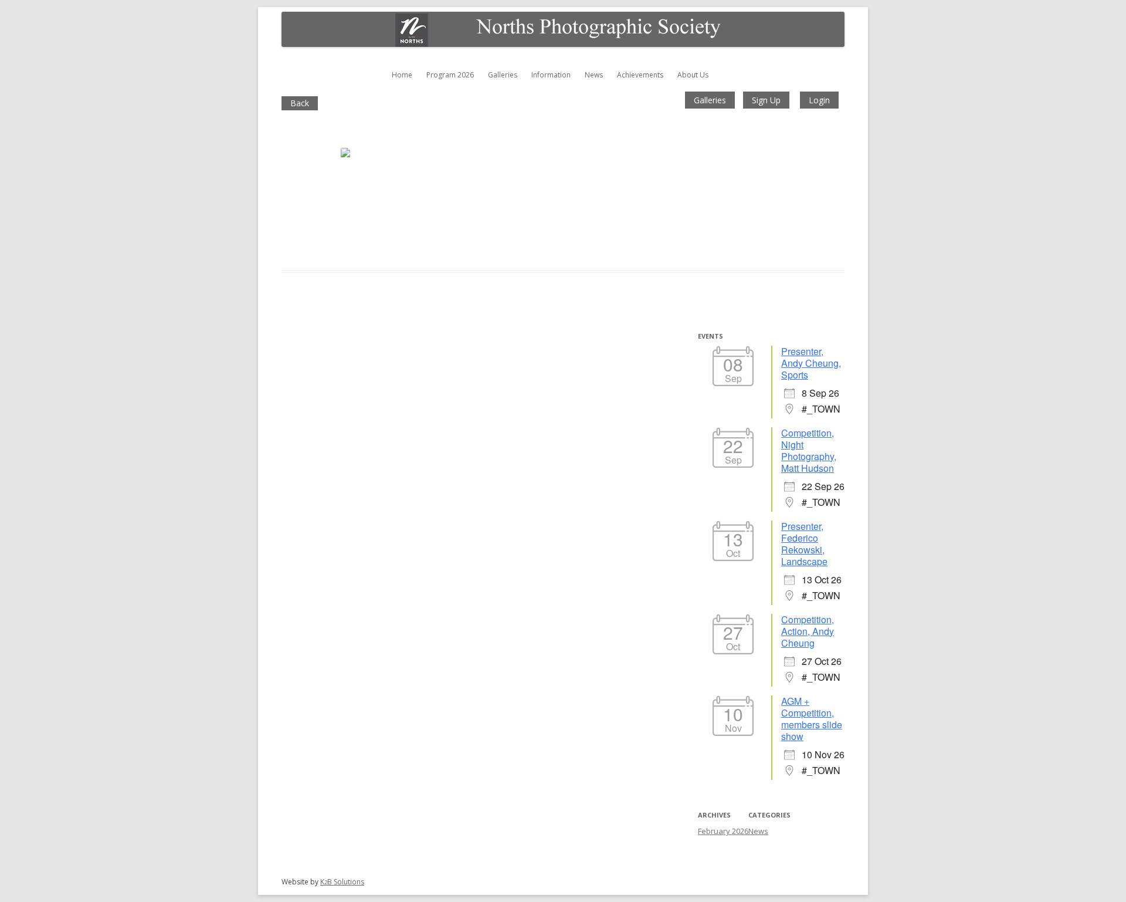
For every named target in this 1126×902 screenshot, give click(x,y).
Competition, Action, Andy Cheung (807, 631)
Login (819, 100)
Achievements (640, 75)
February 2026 (723, 831)
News (594, 75)
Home (402, 75)
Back (299, 103)
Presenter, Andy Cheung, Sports (811, 362)
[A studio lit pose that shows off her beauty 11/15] (387, 187)
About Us (692, 75)
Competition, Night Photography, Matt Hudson (808, 450)
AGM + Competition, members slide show (811, 718)
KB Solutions (342, 882)
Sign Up (766, 100)
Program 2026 (450, 75)
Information (551, 75)
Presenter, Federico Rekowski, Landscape (804, 543)
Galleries (502, 75)
